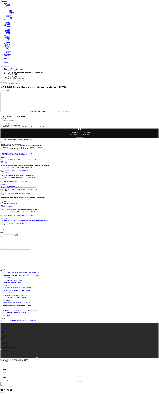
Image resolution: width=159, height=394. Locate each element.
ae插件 (1, 184)
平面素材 (8, 28)
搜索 (13, 82)
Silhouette (2, 162)
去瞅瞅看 (10, 361)
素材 (5, 25)
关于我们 (5, 325)
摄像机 (3, 150)
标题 (28, 320)
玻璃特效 (5, 184)
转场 (18, 320)
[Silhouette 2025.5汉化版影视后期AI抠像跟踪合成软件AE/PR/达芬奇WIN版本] (17, 215)
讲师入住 (5, 335)
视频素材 (8, 26)
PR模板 (8, 22)
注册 (6, 386)
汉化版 (5, 162)
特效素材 (8, 30)
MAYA (7, 45)
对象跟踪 (10, 206)
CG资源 (5, 43)
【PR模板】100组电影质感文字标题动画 (12, 282)
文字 (33, 320)
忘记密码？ (10, 386)
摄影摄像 (8, 40)
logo (37, 320)
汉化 (39, 320)
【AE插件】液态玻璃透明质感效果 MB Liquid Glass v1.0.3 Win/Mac (18, 187)
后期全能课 (6, 66)
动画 (1, 150)
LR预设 (30, 320)
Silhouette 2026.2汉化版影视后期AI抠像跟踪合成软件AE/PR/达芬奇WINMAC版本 (25, 165)
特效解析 (8, 42)
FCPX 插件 (8, 15)
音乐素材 (8, 29)
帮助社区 (8, 54)
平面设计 (8, 39)
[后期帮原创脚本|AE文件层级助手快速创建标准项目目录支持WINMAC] (16, 193)
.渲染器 (10, 10)
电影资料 (8, 32)
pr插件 (25, 320)
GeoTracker (5, 206)
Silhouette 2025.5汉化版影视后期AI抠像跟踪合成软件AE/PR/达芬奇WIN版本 (24, 221)
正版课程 (5, 336)
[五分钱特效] (4, 1)
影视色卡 (6, 58)
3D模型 (7, 49)
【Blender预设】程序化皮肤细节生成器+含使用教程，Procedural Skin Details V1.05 (21, 312)
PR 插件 (8, 5)
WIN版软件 (8, 51)
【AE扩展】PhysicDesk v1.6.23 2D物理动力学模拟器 (14, 297)
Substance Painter (10, 48)
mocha (1, 172)
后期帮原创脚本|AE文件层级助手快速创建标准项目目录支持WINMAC (23, 197)
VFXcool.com (9, 357)
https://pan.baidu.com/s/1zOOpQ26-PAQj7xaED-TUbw (14, 139)
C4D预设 (11, 13)
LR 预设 (10, 18)
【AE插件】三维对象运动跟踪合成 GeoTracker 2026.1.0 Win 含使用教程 (19, 209)
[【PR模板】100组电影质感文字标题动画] (12, 280)
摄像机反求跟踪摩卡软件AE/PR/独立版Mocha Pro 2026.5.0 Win (17, 175)
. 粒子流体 (11, 11)
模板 (5, 19)
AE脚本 (13, 320)
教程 (5, 35)
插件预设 (6, 3)
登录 (4, 229)
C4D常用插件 (11, 12)
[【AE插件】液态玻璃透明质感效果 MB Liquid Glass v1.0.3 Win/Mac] (15, 181)
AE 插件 (8, 4)
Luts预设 (11, 17)
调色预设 (8, 16)
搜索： (1, 235)
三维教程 (8, 38)
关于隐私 (5, 328)
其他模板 (8, 24)
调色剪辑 (8, 36)
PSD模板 (8, 23)
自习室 (6, 55)
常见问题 (5, 327)
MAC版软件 (8, 52)
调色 (16, 320)
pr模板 (20, 320)
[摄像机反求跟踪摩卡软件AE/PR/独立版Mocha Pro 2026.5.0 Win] (14, 170)
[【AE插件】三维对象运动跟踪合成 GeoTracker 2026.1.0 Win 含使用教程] (16, 203)
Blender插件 (8, 7)
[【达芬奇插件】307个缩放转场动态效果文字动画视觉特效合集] (17, 287)
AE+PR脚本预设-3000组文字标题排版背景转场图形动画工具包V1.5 (15, 154)
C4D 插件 (8, 9)
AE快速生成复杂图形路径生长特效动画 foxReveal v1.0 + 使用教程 (14, 153)
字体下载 (8, 33)
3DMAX (8, 44)
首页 (2, 66)
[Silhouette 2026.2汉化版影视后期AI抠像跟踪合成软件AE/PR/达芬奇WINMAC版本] (18, 159)
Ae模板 (5, 320)
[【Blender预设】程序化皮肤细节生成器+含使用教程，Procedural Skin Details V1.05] (21, 310)
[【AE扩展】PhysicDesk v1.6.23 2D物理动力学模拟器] (15, 295)
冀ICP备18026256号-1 (31, 357)
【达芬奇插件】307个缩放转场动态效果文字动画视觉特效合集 (16, 290)
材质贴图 (8, 31)
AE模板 (8, 20)
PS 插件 (8, 6)
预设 (23, 320)
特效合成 (8, 37)
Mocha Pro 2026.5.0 (7, 172)
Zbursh (7, 46)
